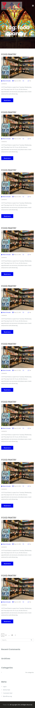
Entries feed (6, 690)
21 (12, 635)
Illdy (8, 704)
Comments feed (7, 693)
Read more (7, 100)
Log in (4, 686)
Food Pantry (8, 54)
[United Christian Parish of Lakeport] (11, 5)
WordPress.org (7, 696)
